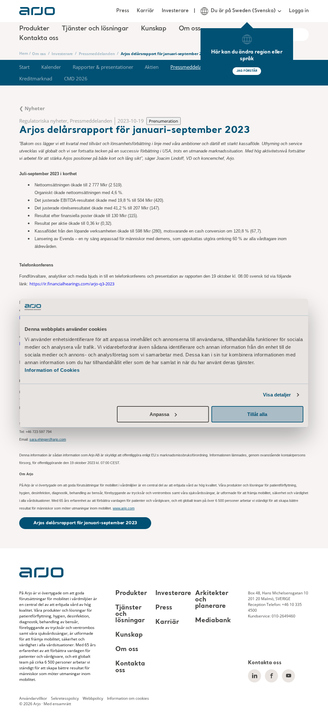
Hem (23, 53)
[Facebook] (271, 675)
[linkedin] (254, 675)
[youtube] (288, 675)
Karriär (145, 11)
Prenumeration (163, 121)
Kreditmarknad (35, 78)
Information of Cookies (52, 370)
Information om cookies (128, 698)
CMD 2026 (75, 78)
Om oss (39, 53)
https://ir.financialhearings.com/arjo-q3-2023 (71, 284)
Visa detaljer (277, 394)
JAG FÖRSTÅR (246, 70)
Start (24, 67)
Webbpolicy (93, 698)
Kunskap (129, 635)
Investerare (175, 11)
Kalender (51, 67)
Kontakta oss (38, 38)
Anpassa (159, 414)
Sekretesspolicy (65, 698)
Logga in (299, 11)
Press (122, 11)
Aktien (152, 67)
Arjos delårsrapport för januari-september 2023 (85, 523)
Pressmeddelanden (97, 53)
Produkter (131, 593)
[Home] (37, 11)
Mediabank (213, 620)
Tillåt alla (257, 414)
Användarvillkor (33, 698)
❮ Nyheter (32, 108)
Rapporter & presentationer (103, 67)
